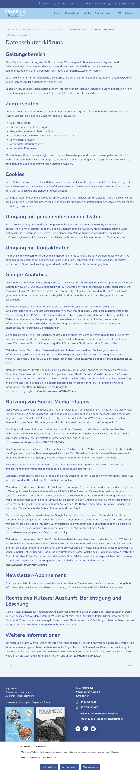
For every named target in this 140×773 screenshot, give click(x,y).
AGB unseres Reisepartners (19, 695)
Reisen (57, 13)
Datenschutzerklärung (30, 757)
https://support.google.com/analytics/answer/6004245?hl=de (40, 391)
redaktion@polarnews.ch (87, 655)
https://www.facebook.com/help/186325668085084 (34, 442)
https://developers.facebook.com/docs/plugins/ (89, 422)
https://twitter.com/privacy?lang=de (26, 564)
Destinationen (29, 30)
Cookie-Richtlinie (49, 757)
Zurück (9, 665)
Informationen (77, 30)
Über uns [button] (130, 13)
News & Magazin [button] (103, 13)
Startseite (11, 30)
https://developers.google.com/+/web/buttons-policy (36, 532)
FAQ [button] (118, 13)
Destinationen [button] (72, 13)
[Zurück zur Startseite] (15, 13)
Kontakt (46, 4)
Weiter (130, 665)
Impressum (11, 688)
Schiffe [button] (87, 13)
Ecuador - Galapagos (53, 30)
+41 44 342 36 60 (67, 4)
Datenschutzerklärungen (18, 692)
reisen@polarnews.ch (123, 4)
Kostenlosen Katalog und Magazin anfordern (28, 702)
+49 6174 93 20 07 (94, 4)
